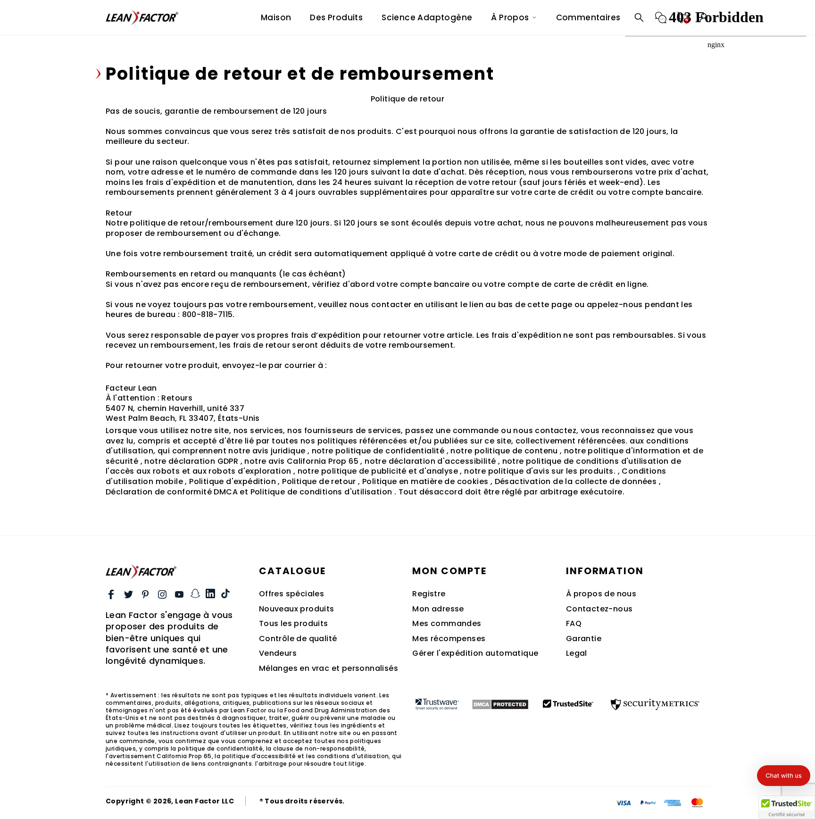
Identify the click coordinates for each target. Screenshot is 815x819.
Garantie (583, 639)
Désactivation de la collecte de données (576, 481)
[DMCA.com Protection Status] (500, 704)
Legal (576, 653)
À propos (510, 17)
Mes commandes (446, 623)
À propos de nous (601, 594)
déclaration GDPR (203, 461)
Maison (276, 17)
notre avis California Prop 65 (301, 461)
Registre (428, 594)
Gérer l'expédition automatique (475, 653)
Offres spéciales (291, 594)
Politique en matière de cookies (425, 481)
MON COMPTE (449, 570)
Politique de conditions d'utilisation (321, 491)
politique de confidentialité (389, 450)
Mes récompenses (448, 639)
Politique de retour (319, 481)
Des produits (336, 17)
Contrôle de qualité (298, 639)
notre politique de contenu (503, 450)
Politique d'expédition (232, 481)
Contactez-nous (599, 609)
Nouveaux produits (296, 609)
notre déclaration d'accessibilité (430, 461)
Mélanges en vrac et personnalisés (328, 668)
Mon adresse (438, 609)
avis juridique (279, 450)
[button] (783, 775)
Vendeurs (278, 653)
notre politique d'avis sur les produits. (539, 471)
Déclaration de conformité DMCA (172, 491)
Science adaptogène (427, 17)
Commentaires (588, 17)
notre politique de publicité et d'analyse (378, 471)
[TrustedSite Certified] (568, 703)
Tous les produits (293, 623)
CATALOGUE (292, 570)
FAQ (574, 623)
